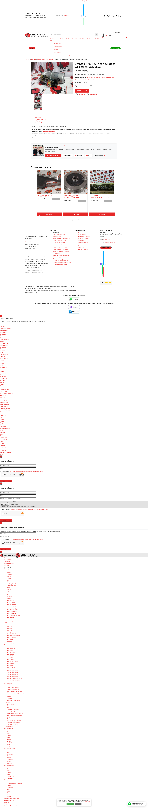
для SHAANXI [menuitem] (11, 663)
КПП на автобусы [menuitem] (12, 674)
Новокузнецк (4, 402)
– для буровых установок (61, 251)
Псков (2, 425)
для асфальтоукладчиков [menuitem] (14, 608)
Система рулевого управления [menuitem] (12, 725)
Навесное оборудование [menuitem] (14, 783)
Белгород (3, 338)
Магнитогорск (4, 389)
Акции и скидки (58, 52)
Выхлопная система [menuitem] (13, 689)
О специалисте (98, 155)
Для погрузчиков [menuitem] (9, 683)
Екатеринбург (4, 358)
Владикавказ (4, 345)
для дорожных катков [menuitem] (13, 635)
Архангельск (4, 330)
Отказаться (78, 804)
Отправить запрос (49, 131)
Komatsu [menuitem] (9, 628)
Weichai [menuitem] (9, 572)
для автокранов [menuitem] (12, 606)
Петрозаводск (4, 423)
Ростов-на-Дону (5, 428)
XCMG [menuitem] (9, 739)
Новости (81, 38)
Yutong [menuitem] (9, 578)
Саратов (2, 434)
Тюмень (2, 445)
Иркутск (2, 363)
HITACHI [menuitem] (9, 587)
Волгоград (3, 349)
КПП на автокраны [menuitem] (12, 676)
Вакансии (81, 247)
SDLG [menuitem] (8, 745)
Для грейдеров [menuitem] (8, 728)
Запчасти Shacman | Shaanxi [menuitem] (12, 806)
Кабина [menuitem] (9, 772)
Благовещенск (4, 339)
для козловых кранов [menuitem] (13, 615)
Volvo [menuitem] (8, 795)
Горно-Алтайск (4, 354)
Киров (2, 375)
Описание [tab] (38, 117)
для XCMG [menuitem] (10, 650)
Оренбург (3, 415)
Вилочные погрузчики (60, 259)
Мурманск (3, 395)
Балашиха (3, 334)
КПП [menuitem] (5, 645)
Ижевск (2, 362)
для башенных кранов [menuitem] (13, 609)
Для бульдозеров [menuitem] (9, 765)
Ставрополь (3, 438)
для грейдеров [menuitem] (11, 613)
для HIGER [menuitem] (10, 656)
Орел (1, 417)
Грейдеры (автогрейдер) (60, 260)
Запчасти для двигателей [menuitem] (15, 691)
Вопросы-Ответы (58, 43)
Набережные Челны (6, 399)
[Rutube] (105, 264)
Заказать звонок (106, 247)
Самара (2, 432)
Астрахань (3, 332)
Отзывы (89, 38)
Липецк (2, 386)
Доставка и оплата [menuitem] (9, 563)
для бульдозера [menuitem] (11, 632)
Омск (1, 412)
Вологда (2, 351)
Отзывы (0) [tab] (38, 123)
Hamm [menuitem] (9, 796)
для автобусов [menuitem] (11, 602)
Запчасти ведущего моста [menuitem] (15, 713)
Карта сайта (28, 242)
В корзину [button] (49, 214)
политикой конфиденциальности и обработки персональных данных (26, 471)
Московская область (6, 393)
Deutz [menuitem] (8, 582)
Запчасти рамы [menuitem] (11, 706)
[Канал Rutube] (85, 16)
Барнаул (2, 336)
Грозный (2, 356)
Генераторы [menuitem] (10, 776)
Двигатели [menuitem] (7, 569)
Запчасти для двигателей (45, 59)
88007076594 (107, 239)
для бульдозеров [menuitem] (12, 611)
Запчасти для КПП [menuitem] (9, 800)
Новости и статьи (83, 242)
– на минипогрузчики (59, 244)
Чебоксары (3, 450)
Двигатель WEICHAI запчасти (96, 77)
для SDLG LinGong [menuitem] (12, 661)
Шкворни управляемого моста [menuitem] (14, 701)
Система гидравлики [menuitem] (13, 722)
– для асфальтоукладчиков (61, 238)
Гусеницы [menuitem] (10, 778)
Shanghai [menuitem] (9, 596)
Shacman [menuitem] (9, 626)
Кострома (3, 376)
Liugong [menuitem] (9, 630)
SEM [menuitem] (8, 746)
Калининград (4, 367)
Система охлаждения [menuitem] (13, 709)
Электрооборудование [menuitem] (14, 720)
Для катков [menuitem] (7, 780)
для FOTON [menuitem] (10, 654)
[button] (92, 94)
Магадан (2, 388)
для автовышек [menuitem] (11, 604)
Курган (2, 382)
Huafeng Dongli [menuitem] (11, 584)
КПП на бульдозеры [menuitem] (13, 672)
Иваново (2, 360)
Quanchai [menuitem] (9, 595)
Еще (51, 40)
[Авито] (83, 16)
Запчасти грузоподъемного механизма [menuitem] (15, 694)
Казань (2, 365)
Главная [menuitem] (6, 558)
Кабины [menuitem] (6, 622)
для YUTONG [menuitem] (11, 667)
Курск (2, 384)
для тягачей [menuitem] (10, 600)
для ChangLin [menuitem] (11, 652)
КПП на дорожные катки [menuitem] (14, 678)
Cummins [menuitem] (9, 574)
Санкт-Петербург (5, 328)
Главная (52, 38)
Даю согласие (70, 804)
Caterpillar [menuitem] (10, 759)
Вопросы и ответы (84, 246)
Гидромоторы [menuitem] (8, 804)
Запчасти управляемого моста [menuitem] (14, 716)
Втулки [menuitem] (9, 696)
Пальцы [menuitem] (9, 698)
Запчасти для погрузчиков (90, 79)
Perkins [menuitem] (9, 576)
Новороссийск (4, 404)
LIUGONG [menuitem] (10, 743)
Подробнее (35, 138)
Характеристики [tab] (41, 119)
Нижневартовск (5, 408)
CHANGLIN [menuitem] (10, 741)
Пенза (2, 421)
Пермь (2, 419)
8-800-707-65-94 (32, 14)
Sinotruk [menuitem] (9, 580)
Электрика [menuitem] (10, 719)
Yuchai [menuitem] (9, 591)
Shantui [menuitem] (9, 793)
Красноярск (3, 380)
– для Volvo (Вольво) (59, 240)
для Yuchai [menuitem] (10, 665)
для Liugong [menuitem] (10, 659)
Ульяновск (3, 449)
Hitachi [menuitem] (9, 761)
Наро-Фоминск (4, 400)
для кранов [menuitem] (10, 617)
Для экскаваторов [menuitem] (9, 748)
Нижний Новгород (5, 410)
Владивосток (4, 343)
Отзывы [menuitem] (6, 565)
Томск (2, 443)
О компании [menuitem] (7, 559)
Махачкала (3, 391)
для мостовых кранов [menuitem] (13, 619)
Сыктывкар (3, 439)
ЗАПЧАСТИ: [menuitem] (7, 567)
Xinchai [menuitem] (9, 598)
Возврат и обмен (58, 46)
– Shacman (56, 253)
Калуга (2, 371)
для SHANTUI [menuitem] (11, 648)
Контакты (96, 38)
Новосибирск (4, 406)
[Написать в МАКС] (101, 264)
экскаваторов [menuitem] (11, 643)
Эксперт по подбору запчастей (62, 55)
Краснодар (3, 378)
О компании (60, 38)
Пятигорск (3, 426)
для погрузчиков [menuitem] (12, 621)
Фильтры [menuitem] (9, 737)
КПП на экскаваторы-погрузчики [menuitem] (13, 681)
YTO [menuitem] (8, 593)
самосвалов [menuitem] (10, 641)
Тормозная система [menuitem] (13, 687)
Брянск (2, 341)
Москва (2, 326)
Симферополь (4, 436)
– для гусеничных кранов (61, 249)
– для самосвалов (58, 246)
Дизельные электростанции (61, 257)
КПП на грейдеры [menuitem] (12, 671)
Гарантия (56, 49)
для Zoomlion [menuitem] (11, 669)
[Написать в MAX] (81, 16)
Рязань (2, 430)
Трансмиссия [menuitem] (11, 711)
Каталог (33, 59)
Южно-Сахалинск (5, 452)
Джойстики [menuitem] (10, 704)
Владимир (3, 347)
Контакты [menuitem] (7, 561)
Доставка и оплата (71, 38)
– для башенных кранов (60, 248)
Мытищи (2, 397)
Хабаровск (3, 447)
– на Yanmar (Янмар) (59, 242)
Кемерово (3, 373)
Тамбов (2, 441)
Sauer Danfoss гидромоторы (61, 255)
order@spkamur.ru (86, 1)
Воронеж (2, 352)
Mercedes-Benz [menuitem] (11, 585)
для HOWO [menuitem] (10, 658)
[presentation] (72, 220)
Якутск (2, 454)
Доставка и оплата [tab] (42, 121)
